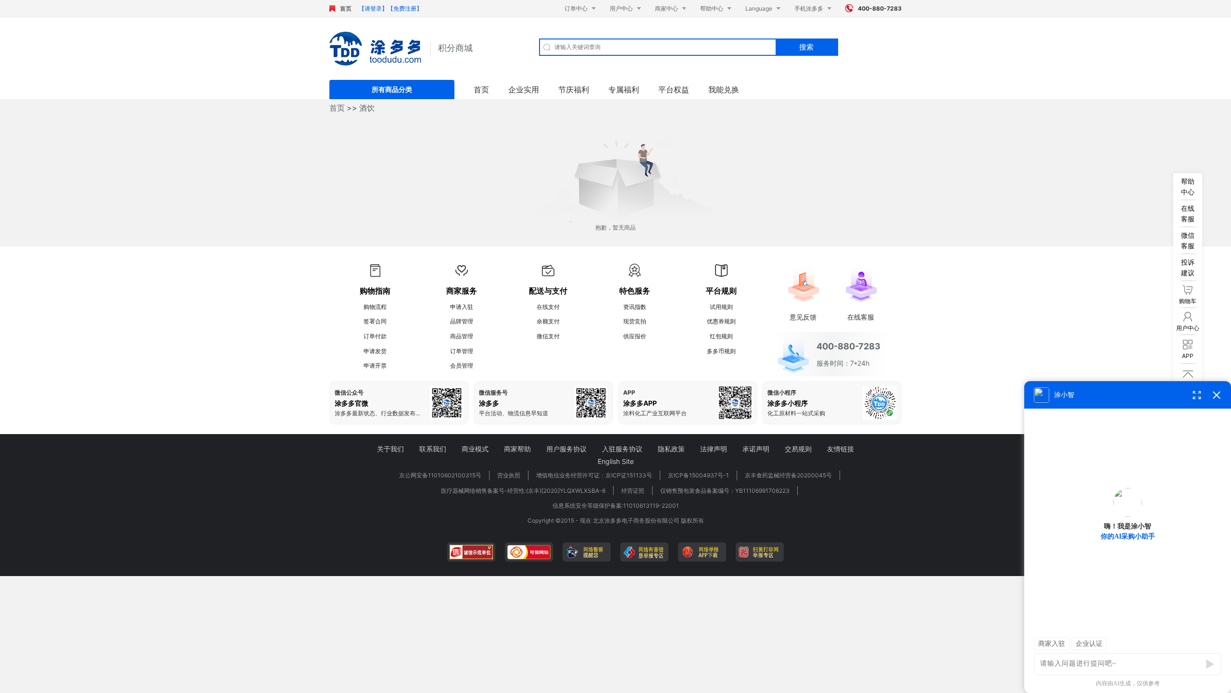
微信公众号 (349, 393)
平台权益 (673, 89)
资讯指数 (634, 306)
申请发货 (375, 351)
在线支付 (548, 306)
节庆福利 (573, 89)
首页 (346, 8)
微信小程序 (781, 393)
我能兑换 (723, 89)
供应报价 (634, 336)
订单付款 (375, 336)
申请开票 (375, 365)
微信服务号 (493, 393)
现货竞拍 (634, 321)
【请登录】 (373, 8)
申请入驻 (461, 306)
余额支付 (548, 321)
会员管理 (461, 365)
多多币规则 (721, 351)
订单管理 (461, 351)
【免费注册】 (405, 8)
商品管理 (461, 336)
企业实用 (523, 89)
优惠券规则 (721, 321)
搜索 (806, 46)
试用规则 (721, 306)
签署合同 (375, 321)
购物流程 (375, 306)
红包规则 (721, 336)
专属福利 (623, 89)
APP (629, 393)
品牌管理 (461, 321)
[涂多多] (376, 48)
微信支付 (548, 336)
